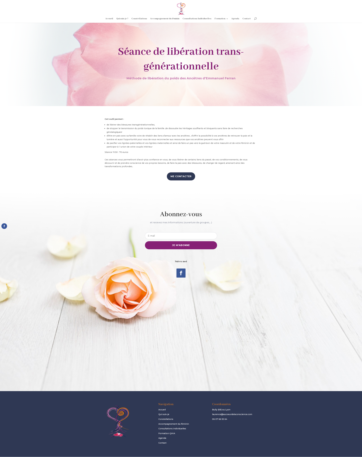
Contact (246, 19)
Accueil (109, 19)
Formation (220, 19)
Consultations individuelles (172, 428)
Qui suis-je (163, 414)
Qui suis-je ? (122, 19)
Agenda (235, 19)
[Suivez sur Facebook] (181, 273)
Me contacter (181, 176)
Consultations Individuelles (197, 19)
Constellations (139, 19)
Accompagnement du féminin (164, 19)
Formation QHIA (166, 433)
